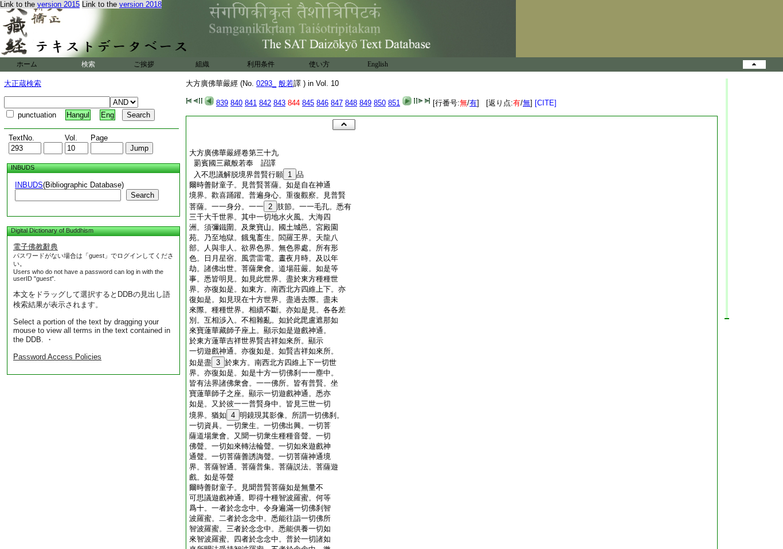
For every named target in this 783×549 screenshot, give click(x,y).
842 (265, 103)
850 (380, 103)
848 (351, 103)
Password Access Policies (57, 356)
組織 (202, 64)
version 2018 (140, 4)
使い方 (319, 64)
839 (222, 103)
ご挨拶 (144, 64)
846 (322, 103)
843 (279, 103)
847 (337, 103)
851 (394, 103)
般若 (286, 83)
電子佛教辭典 (35, 246)
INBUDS (29, 185)
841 (251, 103)
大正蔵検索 (22, 83)
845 (308, 103)
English (377, 64)
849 (365, 103)
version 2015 (58, 4)
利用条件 (261, 64)
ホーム (27, 64)
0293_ (266, 83)
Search (142, 195)
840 (236, 103)
